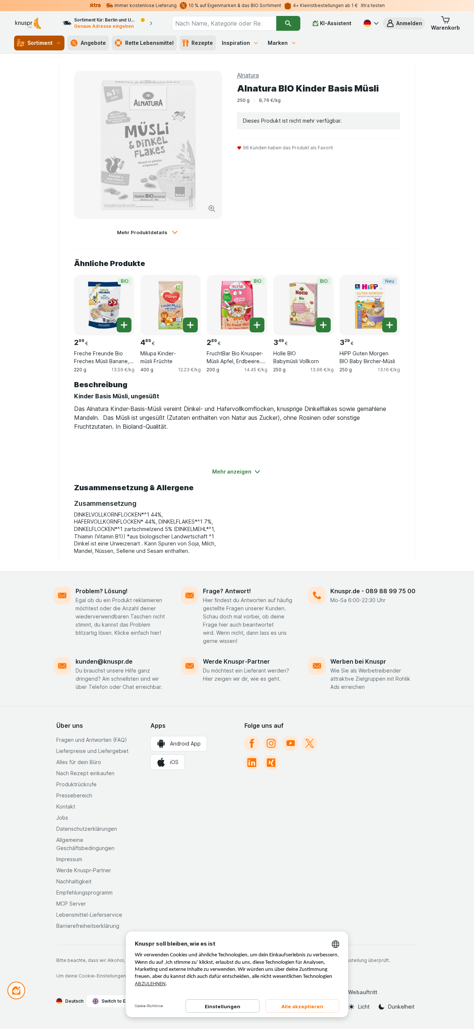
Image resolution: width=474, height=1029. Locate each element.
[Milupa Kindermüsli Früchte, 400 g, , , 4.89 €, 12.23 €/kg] (170, 305)
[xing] (271, 762)
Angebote (93, 43)
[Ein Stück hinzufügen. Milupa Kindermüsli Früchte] (190, 325)
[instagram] (271, 743)
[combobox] (224, 23)
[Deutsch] (370, 23)
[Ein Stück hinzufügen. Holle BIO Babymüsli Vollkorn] (323, 325)
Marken (278, 43)
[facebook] (251, 743)
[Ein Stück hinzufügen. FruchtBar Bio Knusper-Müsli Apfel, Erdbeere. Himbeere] (257, 325)
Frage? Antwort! (227, 591)
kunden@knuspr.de (104, 661)
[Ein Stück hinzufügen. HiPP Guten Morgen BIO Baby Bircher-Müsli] (389, 325)
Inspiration (236, 43)
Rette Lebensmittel (149, 43)
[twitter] (309, 743)
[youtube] (290, 743)
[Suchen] (288, 23)
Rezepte (202, 43)
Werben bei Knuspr (358, 661)
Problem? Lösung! (102, 591)
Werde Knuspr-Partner (236, 661)
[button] (404, 23)
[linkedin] (251, 762)
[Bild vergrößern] (212, 209)
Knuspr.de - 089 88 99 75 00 (372, 591)
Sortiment (40, 43)
